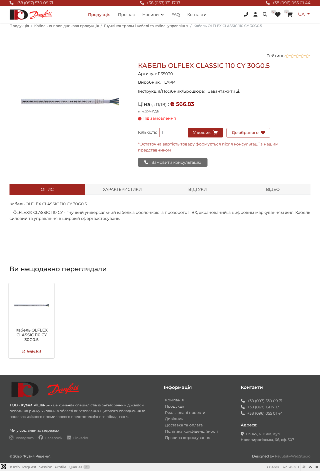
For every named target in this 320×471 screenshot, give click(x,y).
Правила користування (187, 437)
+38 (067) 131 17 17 (163, 3)
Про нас (126, 14)
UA (302, 14)
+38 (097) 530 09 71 (34, 3)
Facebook (53, 438)
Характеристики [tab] (122, 189)
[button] (247, 14)
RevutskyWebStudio (292, 456)
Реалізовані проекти (185, 412)
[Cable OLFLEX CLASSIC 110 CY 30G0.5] (70, 101)
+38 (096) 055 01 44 (291, 3)
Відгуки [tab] (197, 189)
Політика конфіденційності (191, 431)
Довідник (174, 418)
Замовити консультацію (176, 162)
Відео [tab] (273, 189)
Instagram (25, 438)
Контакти (196, 14)
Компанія (174, 400)
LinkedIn (80, 438)
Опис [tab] (47, 189)
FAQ (176, 14)
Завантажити (222, 91)
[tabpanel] (160, 220)
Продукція (99, 14)
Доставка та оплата (184, 425)
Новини (150, 14)
